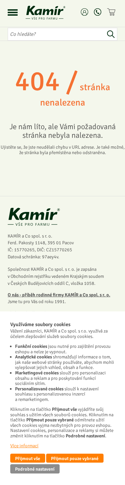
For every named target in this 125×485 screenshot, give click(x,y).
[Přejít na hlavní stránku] (53, 13)
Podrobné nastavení (34, 469)
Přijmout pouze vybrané (74, 458)
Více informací (24, 446)
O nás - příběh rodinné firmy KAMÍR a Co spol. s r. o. (59, 295)
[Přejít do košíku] (112, 12)
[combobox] (56, 34)
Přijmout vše (27, 458)
